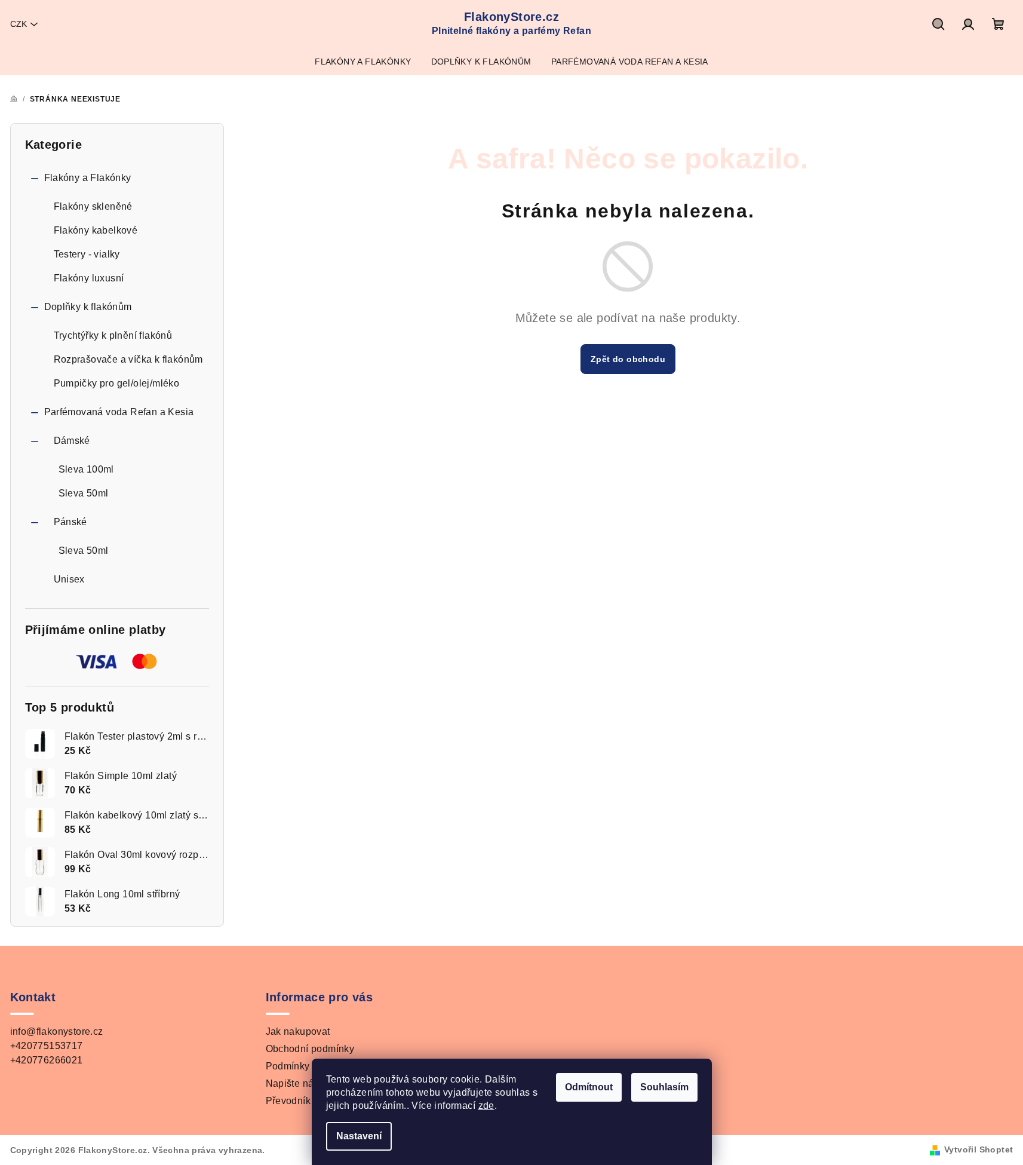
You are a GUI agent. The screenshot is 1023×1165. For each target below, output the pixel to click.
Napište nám (294, 1083)
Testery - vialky (87, 254)
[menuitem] (362, 61)
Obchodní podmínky (310, 1049)
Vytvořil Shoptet (978, 1149)
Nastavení (359, 1136)
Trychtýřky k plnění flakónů (113, 335)
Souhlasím (664, 1087)
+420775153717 (46, 1046)
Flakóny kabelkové (96, 230)
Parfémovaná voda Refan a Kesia (119, 412)
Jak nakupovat (298, 1031)
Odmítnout (589, 1087)
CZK (18, 24)
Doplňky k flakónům (88, 307)
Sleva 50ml (84, 493)
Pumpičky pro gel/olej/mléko (117, 383)
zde (486, 1105)
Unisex (69, 579)
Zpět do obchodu (628, 359)
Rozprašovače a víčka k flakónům (128, 359)
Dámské (72, 441)
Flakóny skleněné (93, 206)
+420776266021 (46, 1060)
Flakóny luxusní (89, 278)
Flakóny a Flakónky (87, 178)
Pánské (70, 522)
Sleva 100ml (86, 469)
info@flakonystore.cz (56, 1031)
